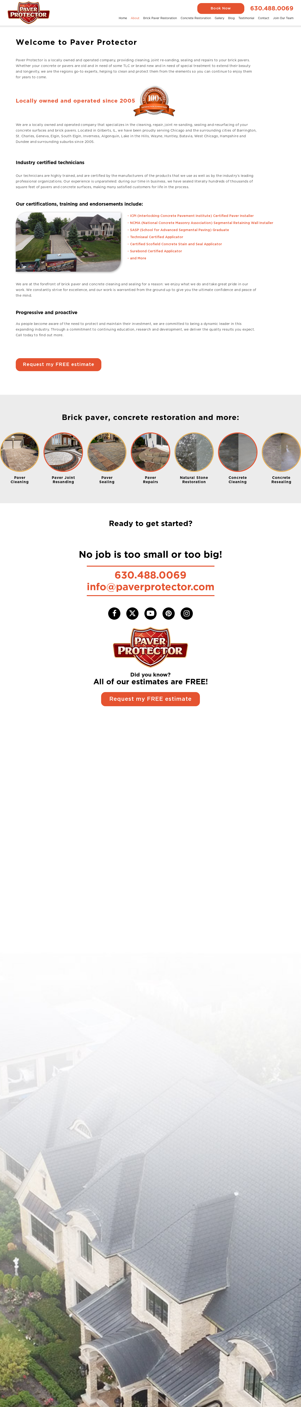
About (135, 18)
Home (123, 18)
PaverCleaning (20, 479)
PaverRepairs (150, 479)
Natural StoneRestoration (194, 479)
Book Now (221, 8)
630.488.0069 (271, 8)
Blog (231, 18)
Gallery (219, 18)
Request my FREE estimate (58, 364)
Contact (263, 18)
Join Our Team (283, 18)
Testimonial (246, 18)
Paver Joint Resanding (63, 479)
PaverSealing (107, 479)
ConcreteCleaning (238, 479)
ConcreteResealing (281, 479)
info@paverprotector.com (150, 587)
